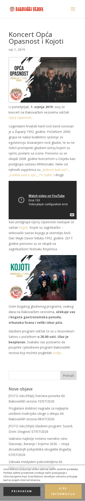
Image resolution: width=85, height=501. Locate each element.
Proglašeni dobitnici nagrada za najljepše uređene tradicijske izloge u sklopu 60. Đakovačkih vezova (38, 413)
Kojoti (23, 227)
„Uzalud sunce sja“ (22, 175)
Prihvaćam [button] (22, 491)
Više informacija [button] (63, 491)
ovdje (57, 353)
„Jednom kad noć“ (54, 169)
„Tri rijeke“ (45, 175)
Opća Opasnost (20, 117)
